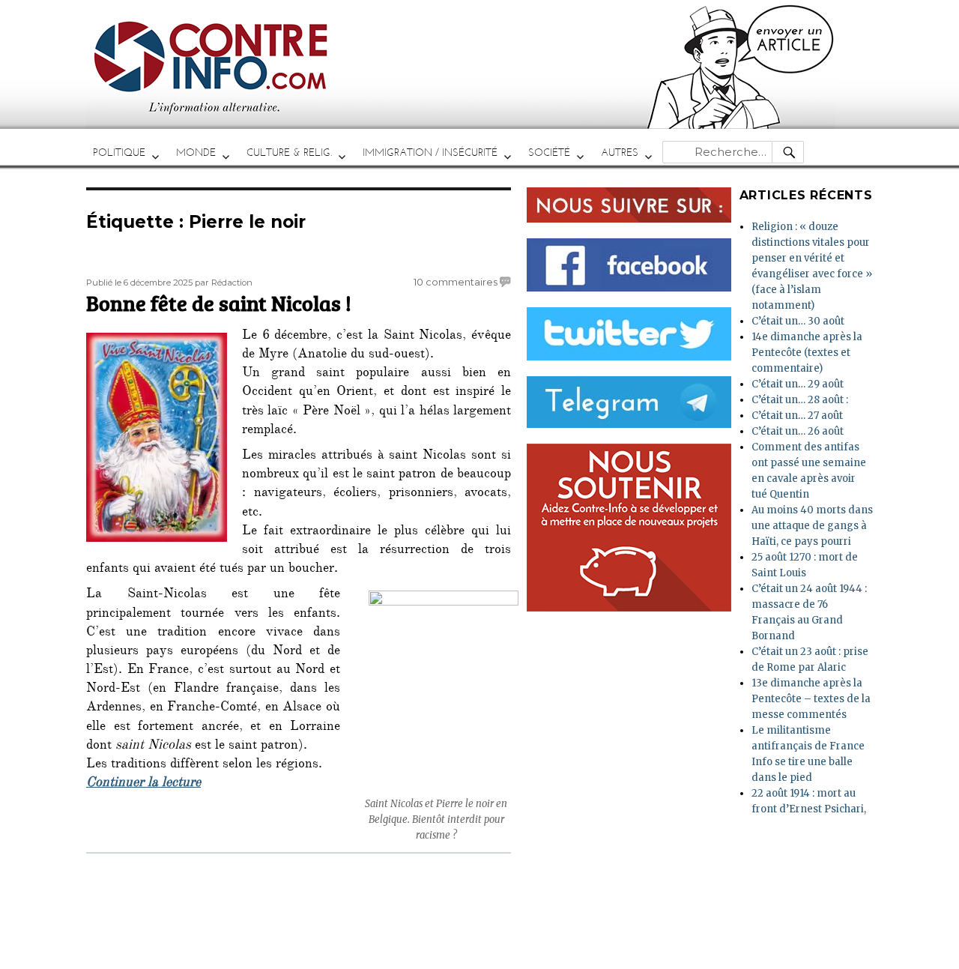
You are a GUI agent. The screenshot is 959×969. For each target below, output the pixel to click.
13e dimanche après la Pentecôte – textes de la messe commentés (811, 699)
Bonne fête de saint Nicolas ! (218, 303)
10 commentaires (455, 282)
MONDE (196, 152)
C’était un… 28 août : (799, 399)
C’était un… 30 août (797, 321)
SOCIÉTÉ (549, 152)
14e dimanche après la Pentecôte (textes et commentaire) (806, 352)
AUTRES (619, 152)
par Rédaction (223, 282)
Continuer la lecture (143, 783)
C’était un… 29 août (797, 384)
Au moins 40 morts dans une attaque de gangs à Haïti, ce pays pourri (812, 526)
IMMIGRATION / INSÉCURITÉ (430, 152)
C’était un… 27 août (797, 415)
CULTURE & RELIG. (289, 152)
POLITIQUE (119, 152)
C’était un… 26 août (797, 431)
